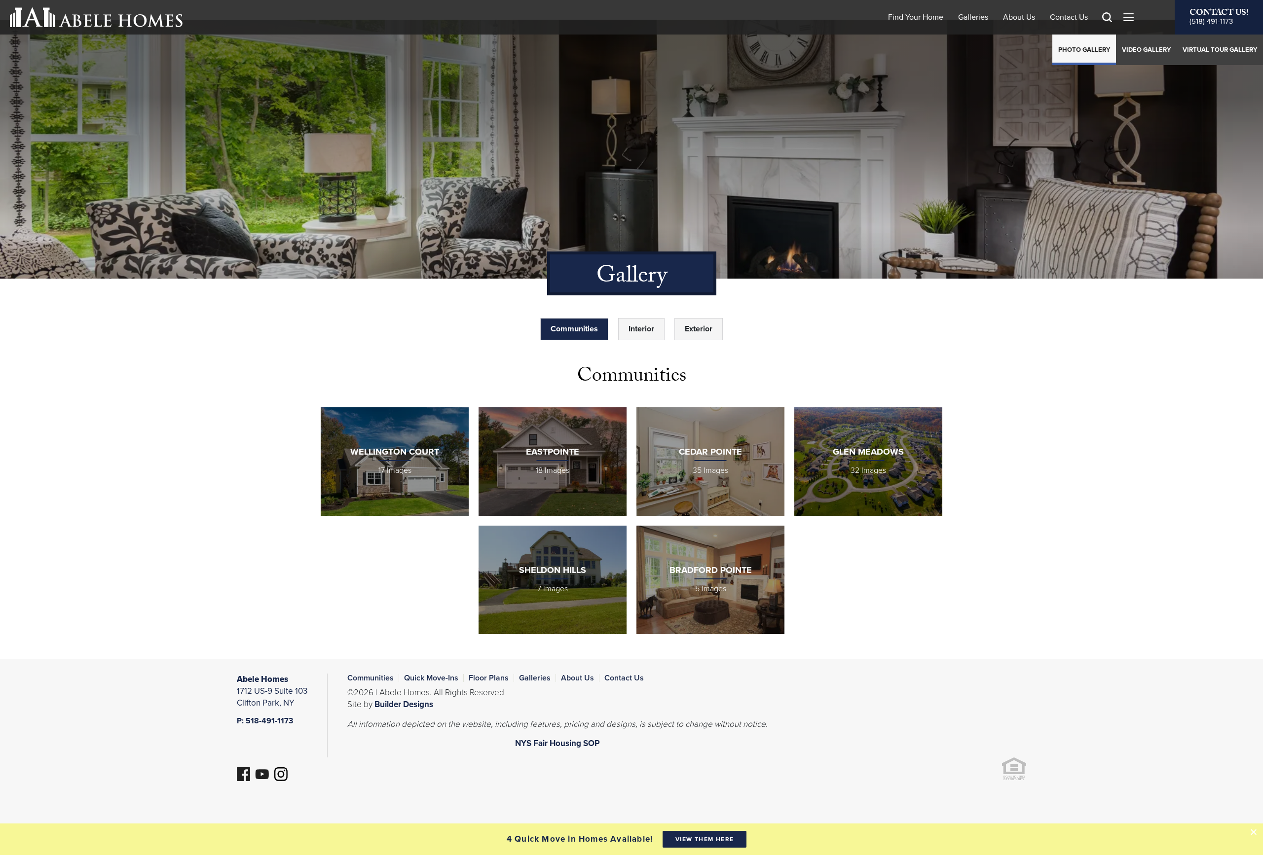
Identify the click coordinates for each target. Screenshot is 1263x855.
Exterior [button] (698, 329)
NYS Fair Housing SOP (557, 743)
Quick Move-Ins (431, 678)
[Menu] (1128, 17)
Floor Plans (489, 678)
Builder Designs (403, 704)
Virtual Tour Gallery (1220, 50)
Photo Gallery (1084, 50)
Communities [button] (574, 329)
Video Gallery (1146, 50)
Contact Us (1069, 17)
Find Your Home (915, 17)
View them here (704, 839)
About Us (1019, 17)
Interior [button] (641, 329)
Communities (370, 678)
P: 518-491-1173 (265, 721)
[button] (1107, 31)
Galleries (973, 17)
